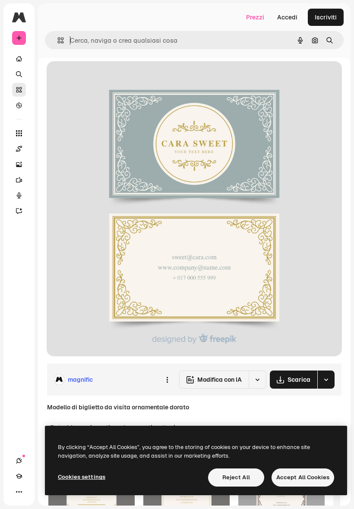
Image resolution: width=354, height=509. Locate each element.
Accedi (287, 17)
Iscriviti (326, 17)
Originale (103, 77)
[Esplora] (19, 105)
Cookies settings (81, 477)
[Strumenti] (19, 133)
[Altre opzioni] (167, 379)
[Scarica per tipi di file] (326, 380)
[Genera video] (19, 180)
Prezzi (255, 17)
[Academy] (19, 476)
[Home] (19, 59)
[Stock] (19, 90)
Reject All (236, 477)
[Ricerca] (19, 74)
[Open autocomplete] (57, 40)
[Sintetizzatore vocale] (19, 195)
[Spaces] (19, 149)
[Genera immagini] (19, 164)
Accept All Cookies (302, 477)
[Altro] (19, 492)
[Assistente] (19, 211)
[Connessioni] (19, 461)
